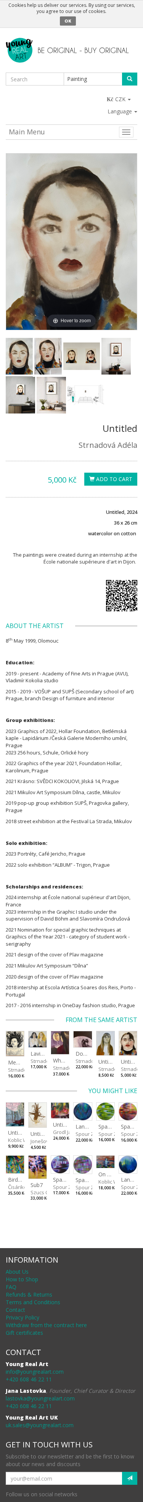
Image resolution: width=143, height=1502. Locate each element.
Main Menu (27, 131)
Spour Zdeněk (92, 1134)
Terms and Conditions (33, 1302)
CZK (121, 99)
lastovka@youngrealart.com (40, 1398)
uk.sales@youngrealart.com (40, 1425)
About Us (17, 1271)
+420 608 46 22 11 (29, 1379)
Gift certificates (24, 1332)
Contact (15, 1309)
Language (120, 111)
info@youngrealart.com (35, 1371)
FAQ (11, 1286)
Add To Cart (113, 479)
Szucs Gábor (45, 1192)
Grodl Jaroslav (69, 1132)
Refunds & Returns (29, 1294)
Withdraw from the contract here (46, 1325)
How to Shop (22, 1279)
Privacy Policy (22, 1317)
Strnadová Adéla (108, 445)
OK (67, 21)
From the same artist (101, 1020)
